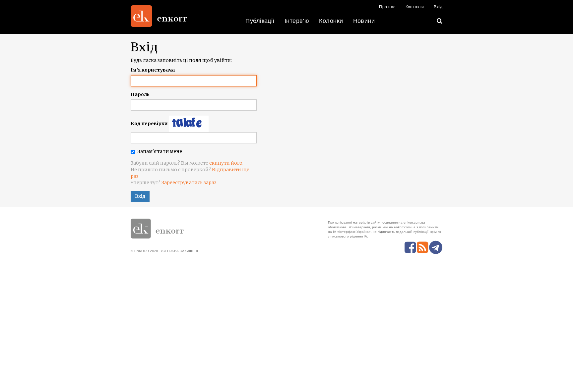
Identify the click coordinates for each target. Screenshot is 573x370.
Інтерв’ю (297, 21)
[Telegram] (435, 247)
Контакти (415, 7)
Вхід (438, 7)
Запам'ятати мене (159, 151)
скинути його (225, 163)
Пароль (140, 94)
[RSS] (422, 247)
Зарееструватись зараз (189, 182)
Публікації (260, 21)
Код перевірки (149, 124)
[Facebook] (410, 247)
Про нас (387, 7)
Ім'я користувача (153, 70)
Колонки (331, 21)
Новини (364, 21)
